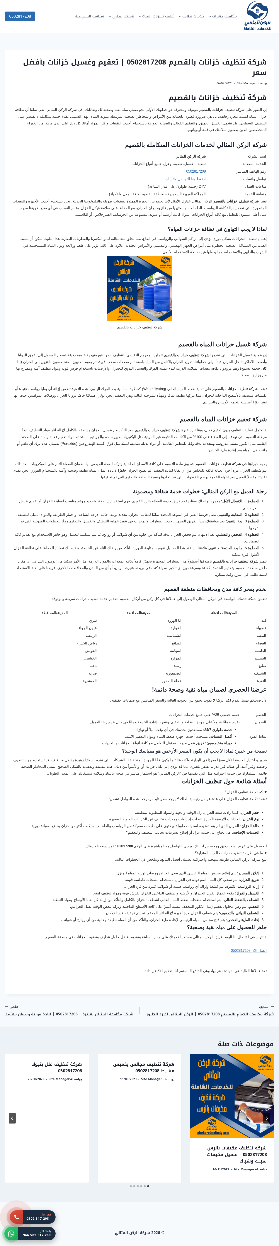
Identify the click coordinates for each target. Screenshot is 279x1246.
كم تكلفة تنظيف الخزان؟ (244, 792)
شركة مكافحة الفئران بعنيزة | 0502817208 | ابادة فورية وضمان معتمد (69, 1010)
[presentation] (232, 1096)
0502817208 (20, 16)
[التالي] (12, 1118)
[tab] (148, 1186)
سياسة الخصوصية (89, 16)
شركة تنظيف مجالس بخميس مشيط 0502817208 (143, 1067)
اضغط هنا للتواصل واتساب (185, 179)
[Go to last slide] (266, 1118)
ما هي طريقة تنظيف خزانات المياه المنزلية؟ (229, 853)
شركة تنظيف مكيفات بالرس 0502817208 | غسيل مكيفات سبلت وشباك (237, 1154)
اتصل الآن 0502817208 (249, 951)
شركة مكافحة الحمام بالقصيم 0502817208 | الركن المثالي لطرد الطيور (210, 1010)
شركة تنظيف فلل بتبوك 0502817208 (56, 1067)
